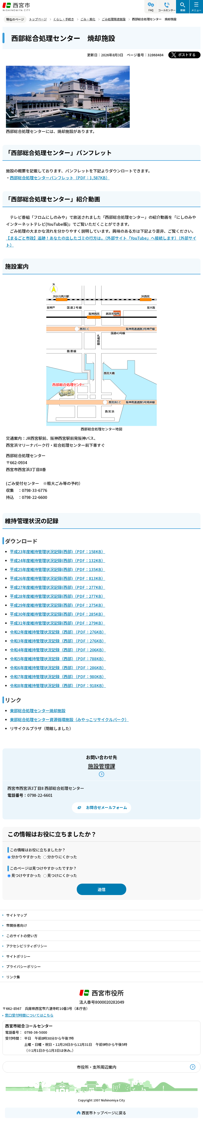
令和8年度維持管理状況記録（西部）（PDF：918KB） (58, 685)
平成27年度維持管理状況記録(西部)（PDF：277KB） (57, 587)
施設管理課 (101, 766)
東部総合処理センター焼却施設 (37, 710)
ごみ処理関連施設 (114, 19)
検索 (182, 10)
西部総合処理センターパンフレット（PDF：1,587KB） (60, 178)
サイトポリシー (18, 956)
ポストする (187, 54)
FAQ (151, 10)
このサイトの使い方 (21, 935)
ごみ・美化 (87, 19)
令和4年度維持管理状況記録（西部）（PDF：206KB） (58, 650)
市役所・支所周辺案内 (96, 1067)
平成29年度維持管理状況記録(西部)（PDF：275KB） (57, 605)
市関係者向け (16, 925)
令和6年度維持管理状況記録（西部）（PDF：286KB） (58, 668)
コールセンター (167, 10)
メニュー (196, 10)
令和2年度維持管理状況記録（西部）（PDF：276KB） (58, 632)
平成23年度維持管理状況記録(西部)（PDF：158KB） (57, 551)
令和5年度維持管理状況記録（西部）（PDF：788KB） (58, 659)
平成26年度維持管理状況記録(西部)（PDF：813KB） (57, 578)
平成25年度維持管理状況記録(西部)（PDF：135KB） (57, 569)
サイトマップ (16, 915)
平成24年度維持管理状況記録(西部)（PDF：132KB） (57, 560)
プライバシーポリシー (23, 966)
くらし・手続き (63, 19)
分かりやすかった (26, 856)
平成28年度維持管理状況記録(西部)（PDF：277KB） (57, 596)
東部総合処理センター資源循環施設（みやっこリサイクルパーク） (69, 719)
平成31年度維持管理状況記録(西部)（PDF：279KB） (57, 623)
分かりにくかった (62, 856)
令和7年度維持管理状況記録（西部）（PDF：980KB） (58, 676)
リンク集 (13, 976)
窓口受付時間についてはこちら (29, 1015)
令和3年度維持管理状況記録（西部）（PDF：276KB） (58, 641)
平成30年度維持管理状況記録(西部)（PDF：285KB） (57, 614)
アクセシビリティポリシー (26, 945)
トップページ (38, 19)
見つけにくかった (62, 875)
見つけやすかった (26, 875)
